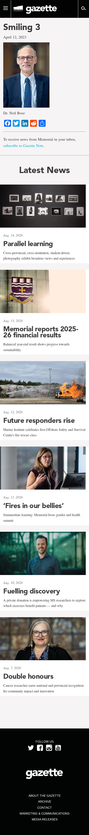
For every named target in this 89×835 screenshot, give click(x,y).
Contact (44, 807)
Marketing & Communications (44, 813)
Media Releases (44, 819)
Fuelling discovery (31, 591)
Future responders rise (39, 420)
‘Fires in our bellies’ (33, 506)
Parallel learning (28, 244)
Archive (44, 801)
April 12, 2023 (14, 37)
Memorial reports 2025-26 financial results (40, 332)
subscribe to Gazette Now (23, 145)
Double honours (28, 676)
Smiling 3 (21, 27)
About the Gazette (45, 795)
